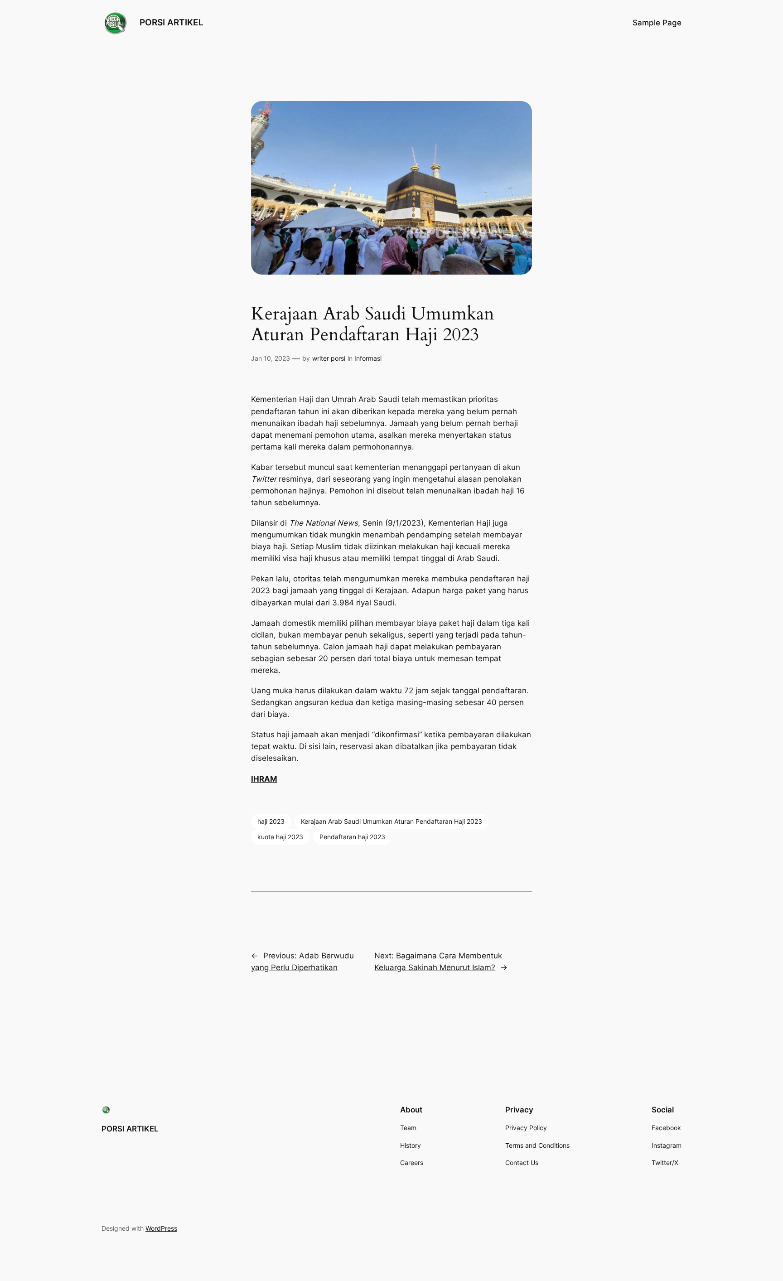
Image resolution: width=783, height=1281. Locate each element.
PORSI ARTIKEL (171, 22)
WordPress (161, 1228)
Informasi (368, 358)
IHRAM (264, 778)
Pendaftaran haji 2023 (352, 837)
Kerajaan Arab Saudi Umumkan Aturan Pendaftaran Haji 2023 (391, 821)
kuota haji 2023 (280, 837)
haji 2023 (271, 821)
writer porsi (328, 358)
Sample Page (657, 22)
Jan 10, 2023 (270, 358)
